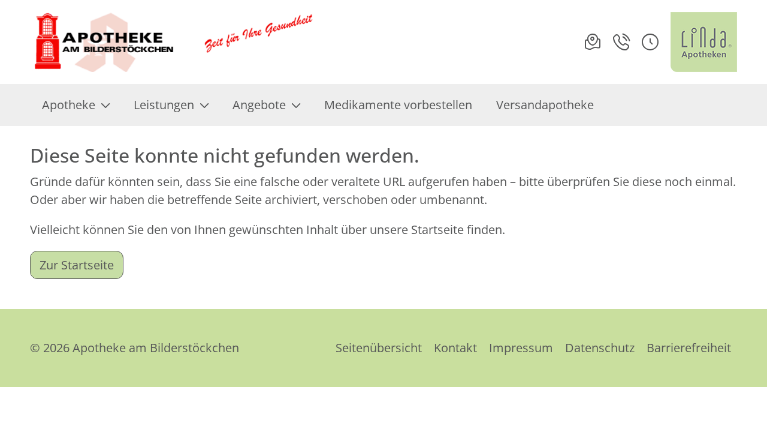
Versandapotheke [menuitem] (545, 105)
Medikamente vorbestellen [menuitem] (398, 105)
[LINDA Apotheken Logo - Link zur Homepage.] (704, 42)
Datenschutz (600, 348)
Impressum (521, 348)
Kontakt (455, 348)
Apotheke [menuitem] (68, 105)
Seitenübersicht (379, 348)
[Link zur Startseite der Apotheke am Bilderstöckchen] (174, 42)
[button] (650, 42)
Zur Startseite (77, 265)
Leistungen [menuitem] (164, 105)
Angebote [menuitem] (259, 105)
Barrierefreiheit (689, 348)
